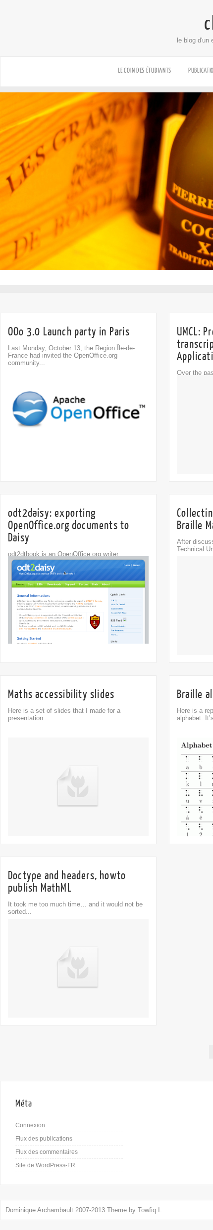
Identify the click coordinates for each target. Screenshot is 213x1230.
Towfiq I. (150, 1210)
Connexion (30, 1125)
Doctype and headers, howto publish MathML (67, 881)
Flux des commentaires (46, 1151)
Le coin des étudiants (144, 70)
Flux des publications (43, 1138)
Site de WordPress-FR (45, 1165)
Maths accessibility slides (61, 694)
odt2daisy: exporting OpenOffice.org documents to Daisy (68, 525)
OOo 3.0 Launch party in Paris (69, 332)
